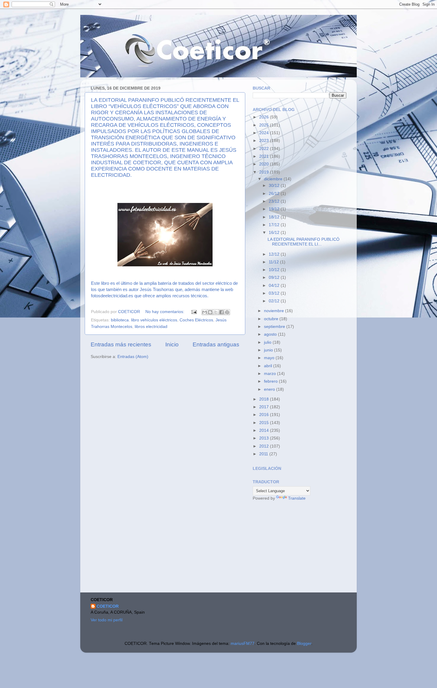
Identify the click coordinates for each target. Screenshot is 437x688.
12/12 (275, 254)
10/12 (275, 270)
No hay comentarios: (165, 311)
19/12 (275, 209)
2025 (264, 125)
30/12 (275, 185)
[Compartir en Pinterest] (227, 312)
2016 (264, 414)
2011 (264, 454)
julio (268, 342)
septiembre (275, 326)
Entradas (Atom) (132, 356)
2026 (264, 117)
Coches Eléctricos (196, 320)
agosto (271, 334)
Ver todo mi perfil (106, 620)
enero (270, 389)
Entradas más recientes (121, 344)
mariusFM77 (242, 643)
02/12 (275, 301)
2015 (264, 422)
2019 (264, 172)
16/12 (275, 232)
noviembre (274, 311)
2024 (264, 133)
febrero (271, 381)
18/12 (275, 217)
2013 (264, 438)
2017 (264, 407)
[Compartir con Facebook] (221, 312)
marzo (270, 373)
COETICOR (108, 606)
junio (269, 350)
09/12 (275, 277)
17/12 (275, 225)
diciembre (274, 179)
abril (268, 366)
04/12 (275, 285)
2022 (264, 148)
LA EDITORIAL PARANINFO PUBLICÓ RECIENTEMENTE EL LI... (303, 241)
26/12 (275, 193)
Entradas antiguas (216, 344)
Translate (297, 498)
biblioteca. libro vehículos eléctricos (144, 320)
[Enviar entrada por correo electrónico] (193, 311)
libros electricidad (151, 326)
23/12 (275, 201)
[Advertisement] (297, 547)
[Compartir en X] (216, 312)
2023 (264, 140)
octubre (271, 319)
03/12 (275, 293)
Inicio (172, 344)
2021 (264, 156)
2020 (264, 164)
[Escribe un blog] (210, 312)
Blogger (304, 643)
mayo (270, 358)
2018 (264, 399)
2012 (264, 446)
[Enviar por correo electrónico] (205, 312)
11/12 (274, 262)
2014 (264, 430)
